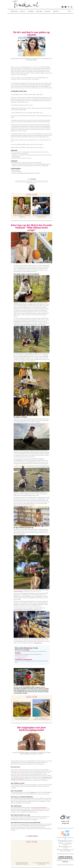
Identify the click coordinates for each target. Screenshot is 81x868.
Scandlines (18, 652)
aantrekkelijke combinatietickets (23, 659)
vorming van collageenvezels (39, 807)
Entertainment (47, 11)
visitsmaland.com (38, 642)
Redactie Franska (14, 11)
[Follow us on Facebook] (63, 7)
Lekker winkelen (39, 11)
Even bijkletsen (31, 11)
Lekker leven (22, 11)
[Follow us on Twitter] (69, 7)
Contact (69, 11)
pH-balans (32, 792)
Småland (16, 302)
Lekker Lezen (55, 11)
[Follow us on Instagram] (66, 7)
